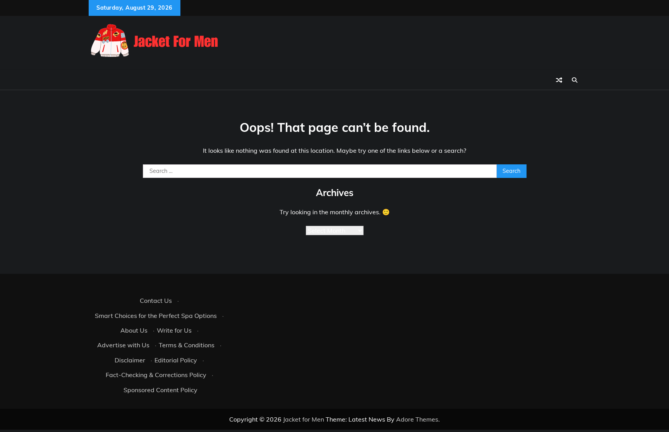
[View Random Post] (559, 80)
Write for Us (174, 330)
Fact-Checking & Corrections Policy (156, 375)
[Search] (574, 80)
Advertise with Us (123, 345)
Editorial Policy (175, 360)
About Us (134, 330)
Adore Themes (417, 419)
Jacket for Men (303, 419)
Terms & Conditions (186, 345)
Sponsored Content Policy (160, 390)
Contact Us (156, 300)
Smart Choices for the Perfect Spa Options (156, 315)
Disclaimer (130, 360)
